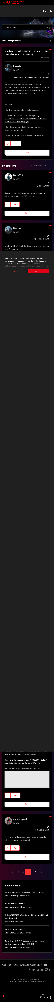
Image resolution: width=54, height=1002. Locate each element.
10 (35, 872)
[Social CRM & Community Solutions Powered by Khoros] (45, 997)
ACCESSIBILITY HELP (38, 965)
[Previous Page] (12, 872)
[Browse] (4, 11)
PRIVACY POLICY (34, 979)
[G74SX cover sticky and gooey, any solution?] (45, 165)
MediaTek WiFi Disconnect (14, 930)
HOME (15, 965)
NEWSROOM (24, 965)
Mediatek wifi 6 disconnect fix (15, 904)
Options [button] (50, 41)
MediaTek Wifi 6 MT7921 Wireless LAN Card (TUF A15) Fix (24, 892)
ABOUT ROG (6, 965)
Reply (27, 153)
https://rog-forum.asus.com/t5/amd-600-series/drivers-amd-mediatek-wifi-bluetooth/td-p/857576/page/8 (26, 119)
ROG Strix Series (11, 922)
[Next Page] (41, 872)
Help (44, 11)
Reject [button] (15, 271)
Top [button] (3, 996)
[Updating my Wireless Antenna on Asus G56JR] (50, 165)
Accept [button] (38, 271)
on (33, 196)
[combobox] (27, 27)
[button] (8, 143)
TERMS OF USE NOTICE (20, 979)
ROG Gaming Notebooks (12, 41)
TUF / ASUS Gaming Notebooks (15, 896)
